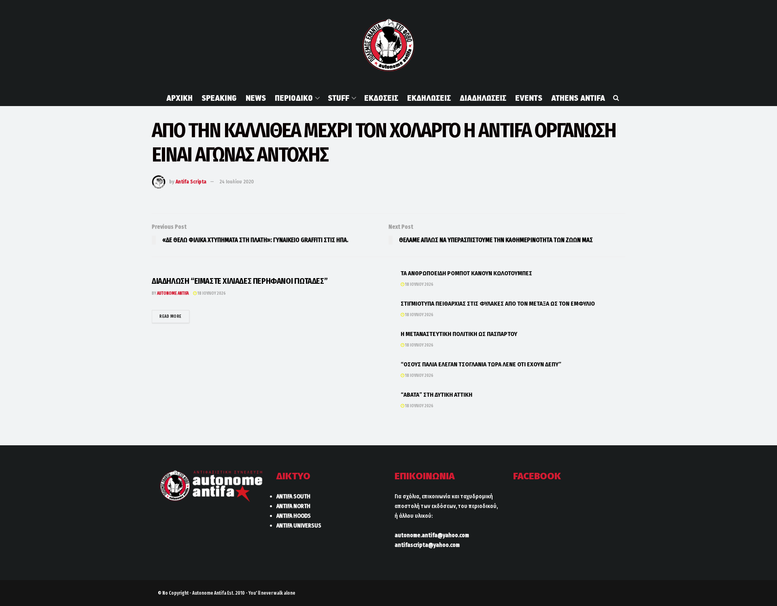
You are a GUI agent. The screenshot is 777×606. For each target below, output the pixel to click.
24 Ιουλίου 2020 (236, 182)
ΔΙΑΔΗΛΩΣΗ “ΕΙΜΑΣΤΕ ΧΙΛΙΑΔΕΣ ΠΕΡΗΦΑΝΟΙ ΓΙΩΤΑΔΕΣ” (239, 281)
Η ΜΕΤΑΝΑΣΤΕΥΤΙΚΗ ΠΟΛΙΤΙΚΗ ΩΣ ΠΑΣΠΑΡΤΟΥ (459, 334)
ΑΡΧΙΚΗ (179, 98)
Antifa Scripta (191, 182)
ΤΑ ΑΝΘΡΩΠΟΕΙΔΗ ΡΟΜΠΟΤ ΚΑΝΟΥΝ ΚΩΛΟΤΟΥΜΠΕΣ (466, 273)
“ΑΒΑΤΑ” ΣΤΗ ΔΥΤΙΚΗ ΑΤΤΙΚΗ (436, 394)
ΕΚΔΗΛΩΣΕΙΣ (429, 98)
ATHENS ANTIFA (578, 98)
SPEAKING (219, 98)
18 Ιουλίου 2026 (211, 293)
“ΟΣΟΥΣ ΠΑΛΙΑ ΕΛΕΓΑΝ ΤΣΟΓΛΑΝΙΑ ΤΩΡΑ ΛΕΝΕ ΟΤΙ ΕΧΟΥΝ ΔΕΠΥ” (481, 364)
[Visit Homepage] (388, 45)
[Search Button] (616, 98)
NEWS (256, 98)
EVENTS (528, 98)
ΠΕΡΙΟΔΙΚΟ (294, 98)
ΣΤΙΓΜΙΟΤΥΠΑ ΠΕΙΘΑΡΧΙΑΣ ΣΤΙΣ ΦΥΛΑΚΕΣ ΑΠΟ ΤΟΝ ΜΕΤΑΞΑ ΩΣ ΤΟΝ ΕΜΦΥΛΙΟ (498, 303)
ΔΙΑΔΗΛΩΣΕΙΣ (483, 98)
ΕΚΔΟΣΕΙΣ (381, 98)
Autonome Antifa (173, 293)
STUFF (338, 98)
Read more (174, 316)
